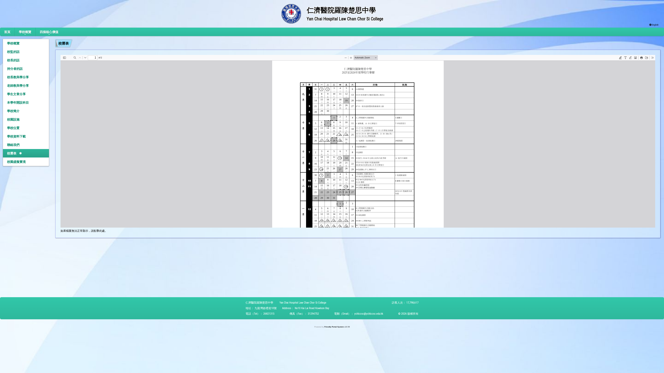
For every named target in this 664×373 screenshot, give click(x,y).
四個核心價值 (49, 32)
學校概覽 (25, 32)
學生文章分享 (16, 94)
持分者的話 (15, 68)
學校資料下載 (16, 136)
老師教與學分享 (18, 85)
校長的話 (13, 60)
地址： (250, 308)
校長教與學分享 (18, 77)
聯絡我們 (13, 145)
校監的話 (13, 52)
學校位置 (13, 128)
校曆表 (11, 153)
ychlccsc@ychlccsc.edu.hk (368, 313)
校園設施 (13, 119)
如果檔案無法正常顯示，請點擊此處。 (84, 230)
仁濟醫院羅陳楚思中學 (259, 302)
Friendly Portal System (334, 327)
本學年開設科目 (18, 102)
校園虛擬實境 (16, 162)
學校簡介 (13, 111)
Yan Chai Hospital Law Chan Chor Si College (302, 302)
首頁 (7, 32)
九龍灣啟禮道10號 (266, 308)
